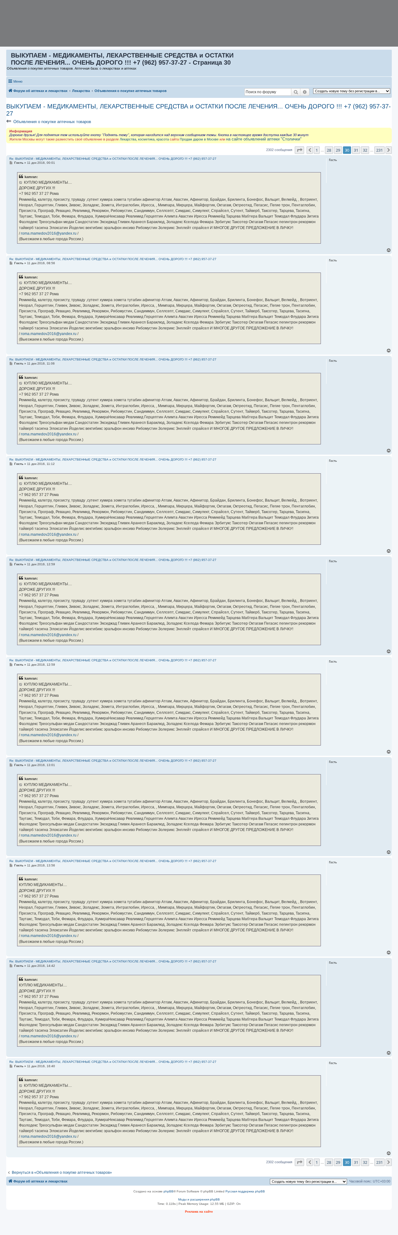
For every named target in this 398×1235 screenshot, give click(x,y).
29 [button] (338, 150)
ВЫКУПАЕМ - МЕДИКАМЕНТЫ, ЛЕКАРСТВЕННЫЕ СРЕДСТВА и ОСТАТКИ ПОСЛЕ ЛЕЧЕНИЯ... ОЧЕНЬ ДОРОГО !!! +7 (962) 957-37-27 (198, 110)
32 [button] (365, 150)
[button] (299, 150)
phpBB (169, 1191)
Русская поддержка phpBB (245, 1191)
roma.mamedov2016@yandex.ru (48, 233)
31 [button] (356, 150)
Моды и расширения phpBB (199, 1199)
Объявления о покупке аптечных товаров (52, 121)
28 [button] (329, 150)
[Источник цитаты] (21, 182)
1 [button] (317, 150)
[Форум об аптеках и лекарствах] (9, 56)
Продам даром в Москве (199, 139)
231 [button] (379, 150)
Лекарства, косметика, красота (144, 139)
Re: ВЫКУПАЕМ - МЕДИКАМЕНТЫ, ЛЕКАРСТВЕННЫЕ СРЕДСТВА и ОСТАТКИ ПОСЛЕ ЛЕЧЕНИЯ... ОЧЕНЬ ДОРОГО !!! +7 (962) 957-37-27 (112, 158)
